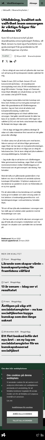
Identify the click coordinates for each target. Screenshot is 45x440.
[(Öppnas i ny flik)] (2, 61)
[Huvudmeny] (42, 3)
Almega (33, 3)
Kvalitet (5, 56)
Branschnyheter (19, 10)
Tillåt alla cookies (22, 421)
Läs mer (9, 400)
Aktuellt (6, 10)
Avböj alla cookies (22, 414)
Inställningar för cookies (22, 407)
